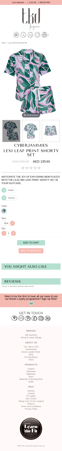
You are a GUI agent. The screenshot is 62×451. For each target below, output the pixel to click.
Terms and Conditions (31, 406)
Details (11, 190)
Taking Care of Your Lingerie (31, 401)
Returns (31, 404)
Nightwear (31, 374)
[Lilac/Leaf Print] (3, 211)
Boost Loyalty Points (31, 352)
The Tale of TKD (31, 347)
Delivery (11, 198)
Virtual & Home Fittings (31, 337)
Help (31, 387)
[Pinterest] (28, 320)
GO (31, 303)
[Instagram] (41, 320)
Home (3, 43)
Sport (31, 376)
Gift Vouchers (31, 335)
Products (31, 364)
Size (3, 218)
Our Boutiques (31, 357)
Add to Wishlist (31, 250)
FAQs (31, 359)
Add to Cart (31, 242)
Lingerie (31, 369)
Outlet (31, 382)
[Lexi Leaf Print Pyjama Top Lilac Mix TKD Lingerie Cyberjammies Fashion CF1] (31, 131)
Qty (3, 228)
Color (4, 206)
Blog (31, 354)
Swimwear (31, 371)
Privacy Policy (31, 409)
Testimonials (31, 349)
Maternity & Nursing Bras (31, 379)
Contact (31, 393)
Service (31, 331)
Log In (32, 2)
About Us (31, 342)
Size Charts (31, 398)
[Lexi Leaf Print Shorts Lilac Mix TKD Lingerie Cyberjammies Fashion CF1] (51, 131)
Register (45, 2)
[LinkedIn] (47, 320)
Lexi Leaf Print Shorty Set (17, 43)
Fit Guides (31, 396)
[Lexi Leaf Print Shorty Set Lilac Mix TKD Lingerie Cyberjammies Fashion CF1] (11, 131)
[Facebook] (34, 320)
